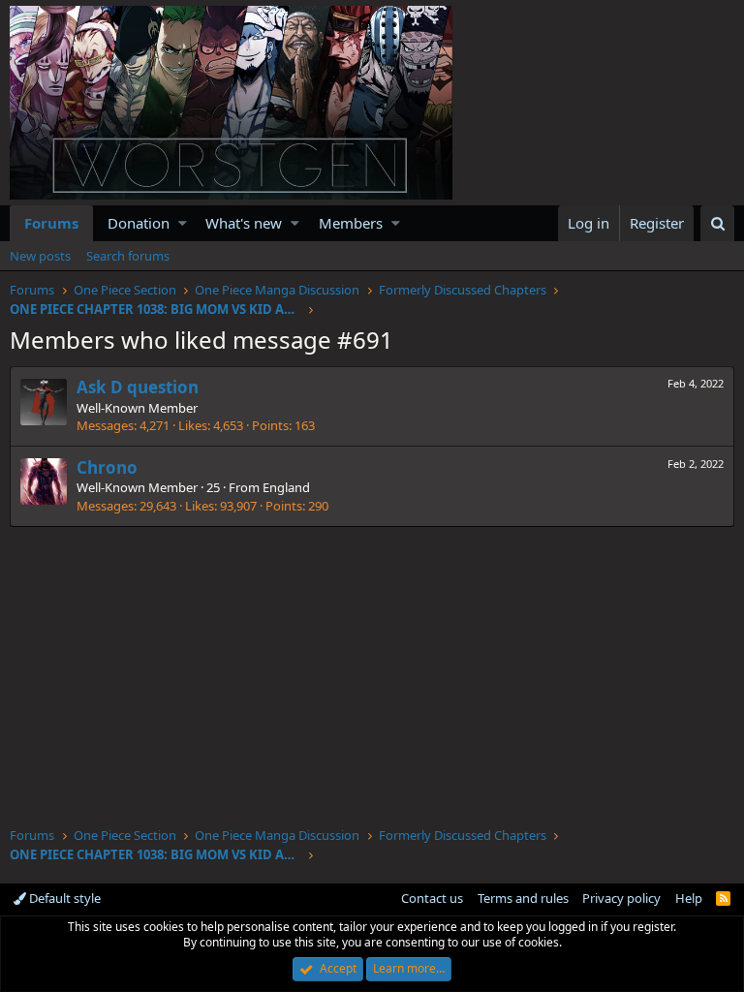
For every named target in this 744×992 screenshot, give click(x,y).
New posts (40, 255)
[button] (182, 223)
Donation (139, 222)
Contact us (432, 898)
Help (688, 898)
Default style (63, 898)
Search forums (128, 255)
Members (351, 222)
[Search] (717, 223)
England (286, 487)
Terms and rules (523, 898)
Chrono (107, 467)
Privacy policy (621, 898)
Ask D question (138, 387)
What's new (243, 222)
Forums (51, 222)
